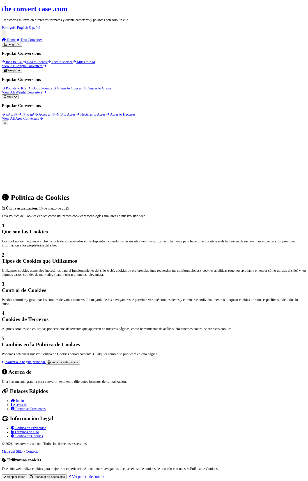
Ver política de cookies (87, 477)
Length (12, 44)
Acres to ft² (46, 114)
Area (10, 96)
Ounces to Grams (98, 88)
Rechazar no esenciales (49, 477)
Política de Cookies (28, 436)
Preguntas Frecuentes (30, 409)
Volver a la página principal (25, 362)
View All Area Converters (21, 118)
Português (9, 28)
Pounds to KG (16, 88)
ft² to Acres (67, 114)
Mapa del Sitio (12, 451)
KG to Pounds (41, 88)
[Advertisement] (137, 156)
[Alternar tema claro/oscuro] (4, 34)
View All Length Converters (22, 66)
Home (11, 40)
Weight (12, 70)
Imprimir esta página (64, 362)
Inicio (19, 401)
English (23, 28)
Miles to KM (85, 62)
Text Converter (31, 40)
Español (34, 28)
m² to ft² (11, 114)
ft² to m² (28, 114)
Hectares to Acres (92, 114)
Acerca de (19, 405)
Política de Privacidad (30, 428)
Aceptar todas (15, 477)
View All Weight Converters (22, 92)
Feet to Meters (62, 62)
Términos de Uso (26, 432)
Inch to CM (14, 62)
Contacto (32, 451)
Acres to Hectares (122, 114)
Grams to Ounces (69, 88)
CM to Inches (37, 62)
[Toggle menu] (5, 123)
